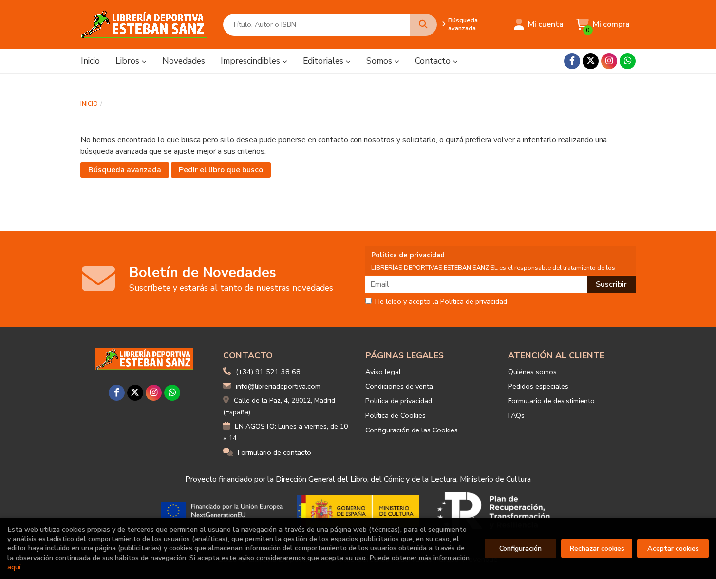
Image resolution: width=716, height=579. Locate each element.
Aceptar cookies (673, 548)
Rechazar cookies (596, 548)
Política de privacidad (398, 401)
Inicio (89, 104)
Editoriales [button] (324, 61)
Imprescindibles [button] (252, 61)
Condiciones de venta (399, 386)
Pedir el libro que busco (221, 170)
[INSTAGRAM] (609, 61)
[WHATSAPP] (628, 61)
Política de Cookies (395, 415)
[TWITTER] (591, 61)
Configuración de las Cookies (411, 430)
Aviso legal (383, 371)
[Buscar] (423, 25)
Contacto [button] (434, 61)
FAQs (516, 415)
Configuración (520, 548)
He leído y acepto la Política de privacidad (441, 302)
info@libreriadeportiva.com (278, 386)
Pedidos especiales (538, 386)
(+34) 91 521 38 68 (268, 371)
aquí (13, 567)
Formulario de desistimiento (551, 401)
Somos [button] (380, 61)
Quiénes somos (532, 371)
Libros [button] (128, 61)
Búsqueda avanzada (463, 24)
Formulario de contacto (274, 452)
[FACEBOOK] (572, 61)
